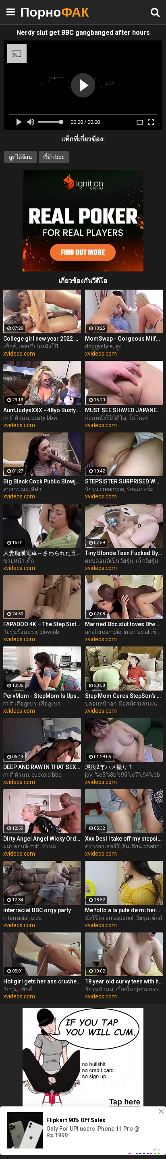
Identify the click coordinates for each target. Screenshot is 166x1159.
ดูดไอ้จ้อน (20, 157)
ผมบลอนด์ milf (21, 846)
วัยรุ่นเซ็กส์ (149, 918)
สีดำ (36, 489)
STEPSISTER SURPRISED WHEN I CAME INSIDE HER (124, 481)
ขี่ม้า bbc (53, 157)
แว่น (36, 918)
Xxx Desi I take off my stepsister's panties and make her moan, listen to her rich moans (124, 838)
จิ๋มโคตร (139, 418)
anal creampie (103, 632)
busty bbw (44, 418)
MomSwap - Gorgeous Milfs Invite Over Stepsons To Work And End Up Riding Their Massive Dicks (124, 338)
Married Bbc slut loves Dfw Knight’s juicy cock (124, 624)
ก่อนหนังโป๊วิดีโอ (105, 418)
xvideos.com (19, 353)
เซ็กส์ (9, 346)
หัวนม (49, 846)
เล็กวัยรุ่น (147, 560)
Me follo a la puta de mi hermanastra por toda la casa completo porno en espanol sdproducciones (124, 910)
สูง (118, 346)
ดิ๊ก (30, 560)
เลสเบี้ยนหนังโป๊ (38, 346)
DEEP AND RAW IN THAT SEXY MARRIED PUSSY (42, 767)
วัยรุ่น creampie (104, 489)
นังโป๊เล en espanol (109, 918)
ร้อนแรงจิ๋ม (140, 489)
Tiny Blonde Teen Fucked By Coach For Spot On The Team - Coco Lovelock (124, 553)
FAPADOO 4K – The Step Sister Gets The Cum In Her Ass (42, 624)
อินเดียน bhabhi (141, 846)
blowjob (49, 632)
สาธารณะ (16, 489)
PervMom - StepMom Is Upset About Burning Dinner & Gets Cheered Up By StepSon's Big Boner (42, 696)
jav (88, 774)
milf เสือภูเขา (19, 703)
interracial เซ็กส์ (143, 632)
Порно (40, 12)
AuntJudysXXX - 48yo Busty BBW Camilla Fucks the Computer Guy (42, 410)
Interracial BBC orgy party (37, 910)
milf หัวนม (16, 418)
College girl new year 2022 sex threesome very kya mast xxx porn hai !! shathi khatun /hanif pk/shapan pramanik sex (42, 338)
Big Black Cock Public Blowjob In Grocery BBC (42, 481)
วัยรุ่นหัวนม (99, 989)
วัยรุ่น (10, 989)
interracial (16, 918)
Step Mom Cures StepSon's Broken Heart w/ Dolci (124, 696)
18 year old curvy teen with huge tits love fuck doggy (124, 981)
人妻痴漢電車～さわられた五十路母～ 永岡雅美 (42, 553)
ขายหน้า (14, 560)
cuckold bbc (46, 774)
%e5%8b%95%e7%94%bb (127, 774)
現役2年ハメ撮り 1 (108, 767)
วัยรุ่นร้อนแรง (20, 632)
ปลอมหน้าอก (100, 703)
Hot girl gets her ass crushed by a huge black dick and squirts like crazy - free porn (42, 981)
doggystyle (99, 346)
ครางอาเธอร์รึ (102, 846)
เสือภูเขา (49, 703)
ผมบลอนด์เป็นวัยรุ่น (109, 560)
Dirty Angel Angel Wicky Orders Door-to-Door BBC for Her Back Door (42, 838)
